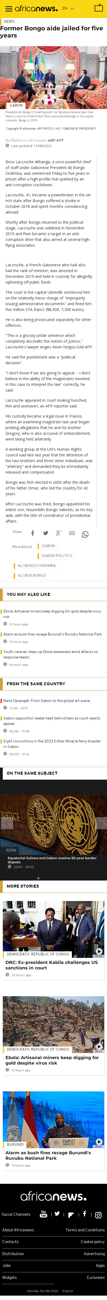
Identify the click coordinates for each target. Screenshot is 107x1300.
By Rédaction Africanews (26, 141)
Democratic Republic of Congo (38, 1050)
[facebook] (85, 1215)
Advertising (94, 1254)
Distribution (13, 1254)
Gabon (16, 106)
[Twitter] (58, 1215)
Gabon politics (57, 556)
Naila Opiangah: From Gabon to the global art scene (46, 701)
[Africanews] (36, 9)
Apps (100, 1266)
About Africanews (18, 1230)
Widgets (9, 1278)
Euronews (96, 1278)
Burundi (15, 1145)
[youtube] (44, 1215)
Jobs (6, 1266)
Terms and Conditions (85, 1230)
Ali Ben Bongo (32, 576)
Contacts (10, 1242)
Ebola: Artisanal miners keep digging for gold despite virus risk (52, 1060)
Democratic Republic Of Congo (38, 954)
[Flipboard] (71, 1215)
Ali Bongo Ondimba (37, 566)
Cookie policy (93, 1242)
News (9, 22)
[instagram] (98, 1215)
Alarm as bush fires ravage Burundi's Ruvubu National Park (52, 634)
